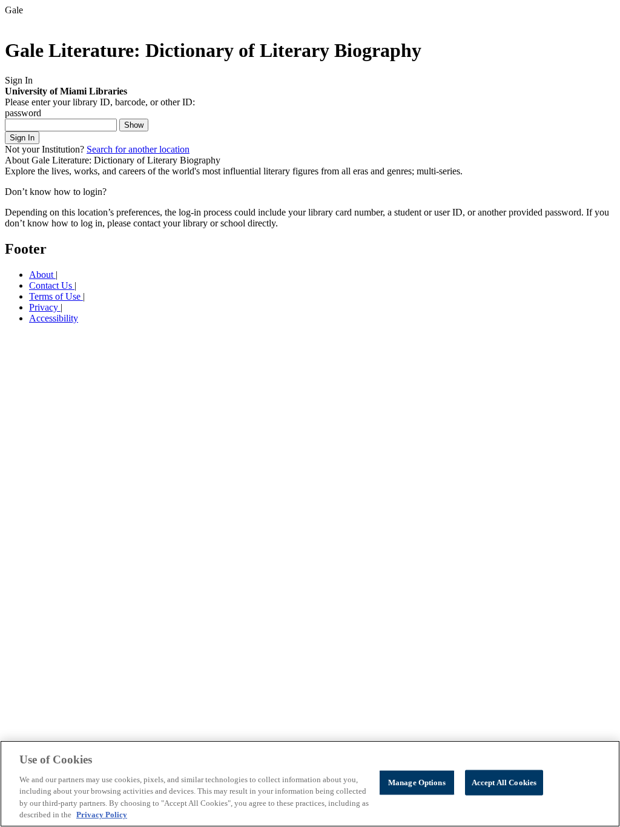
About (42, 274)
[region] (310, 783)
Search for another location (138, 149)
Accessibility (53, 318)
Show (133, 125)
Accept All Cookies (504, 782)
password (23, 113)
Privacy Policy (101, 814)
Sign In (22, 137)
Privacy (45, 307)
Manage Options (417, 782)
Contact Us (51, 285)
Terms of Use (56, 296)
